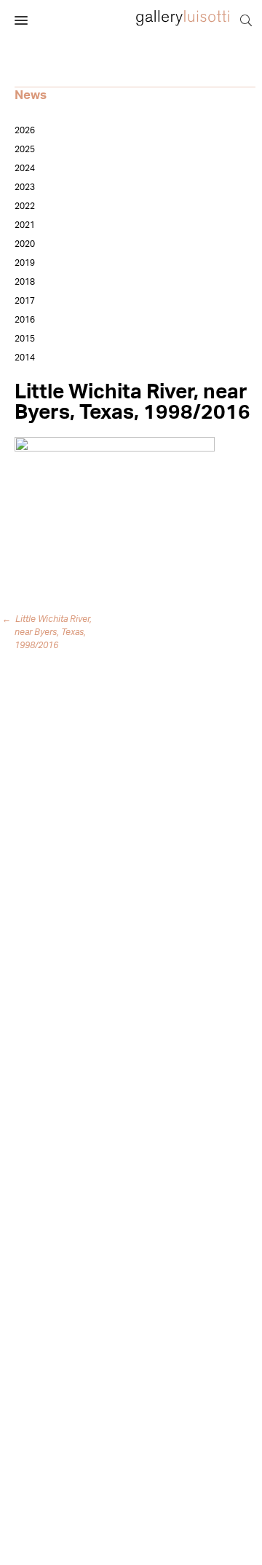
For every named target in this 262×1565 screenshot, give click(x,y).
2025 (25, 149)
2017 (25, 300)
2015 (25, 338)
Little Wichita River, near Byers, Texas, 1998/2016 (49, 632)
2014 (25, 357)
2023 (25, 187)
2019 (25, 263)
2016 (25, 319)
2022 (25, 206)
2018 (25, 281)
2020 (25, 244)
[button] (21, 21)
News (31, 95)
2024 (25, 168)
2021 (25, 225)
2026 (25, 130)
